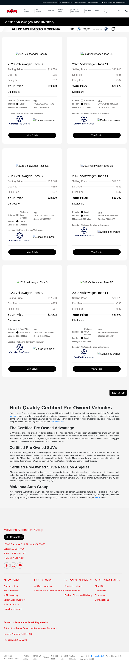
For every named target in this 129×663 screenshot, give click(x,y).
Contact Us (15, 537)
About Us (99, 586)
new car (13, 416)
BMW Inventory (11, 590)
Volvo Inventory (11, 604)
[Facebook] (7, 565)
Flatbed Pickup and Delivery (78, 595)
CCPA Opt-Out (72, 657)
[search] (126, 11)
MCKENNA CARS (107, 580)
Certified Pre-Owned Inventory (49, 590)
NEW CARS (12, 580)
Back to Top (118, 392)
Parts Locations (72, 590)
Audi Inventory (11, 586)
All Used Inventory (43, 586)
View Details (32, 135)
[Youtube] (20, 565)
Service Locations (73, 586)
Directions (100, 595)
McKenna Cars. (57, 422)
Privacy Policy (26, 657)
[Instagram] (13, 565)
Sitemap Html (54, 657)
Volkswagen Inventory (14, 600)
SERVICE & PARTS (78, 580)
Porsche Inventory (13, 609)
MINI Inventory (11, 595)
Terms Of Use (37, 657)
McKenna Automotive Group (11, 657)
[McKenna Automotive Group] (12, 10)
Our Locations (102, 600)
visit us (98, 498)
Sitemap (46, 657)
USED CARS (43, 580)
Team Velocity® (97, 656)
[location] (102, 2)
